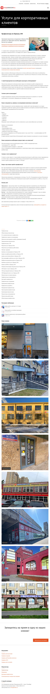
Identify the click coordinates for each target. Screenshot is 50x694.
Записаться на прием (41, 640)
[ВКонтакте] (27, 220)
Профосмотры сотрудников (8, 281)
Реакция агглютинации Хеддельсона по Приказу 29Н (13, 266)
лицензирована (37, 170)
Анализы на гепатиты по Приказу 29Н (10, 262)
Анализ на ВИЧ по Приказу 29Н (9, 264)
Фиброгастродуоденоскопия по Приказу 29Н (12, 260)
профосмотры (33, 3)
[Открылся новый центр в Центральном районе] (3, 315)
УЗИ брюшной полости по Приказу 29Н (10, 273)
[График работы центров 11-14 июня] (3, 307)
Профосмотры (5, 230)
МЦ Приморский (5, 579)
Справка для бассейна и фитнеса (9, 658)
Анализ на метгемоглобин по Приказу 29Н (11, 256)
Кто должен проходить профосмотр (10, 235)
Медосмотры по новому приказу (9, 275)
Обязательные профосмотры (8, 298)
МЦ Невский (4, 542)
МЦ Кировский (5, 394)
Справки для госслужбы (7, 662)
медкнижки (21, 3)
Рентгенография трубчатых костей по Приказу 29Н (13, 258)
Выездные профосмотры (7, 674)
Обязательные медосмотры (8, 233)
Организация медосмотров (8, 292)
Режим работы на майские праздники (13, 310)
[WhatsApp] (32, 220)
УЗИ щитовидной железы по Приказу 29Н (11, 270)
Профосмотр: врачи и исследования (10, 237)
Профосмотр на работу (7, 285)
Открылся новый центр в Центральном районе (15, 314)
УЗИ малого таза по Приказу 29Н (9, 268)
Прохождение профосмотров (8, 289)
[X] (29, 220)
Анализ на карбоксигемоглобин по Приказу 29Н (12, 254)
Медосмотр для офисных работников (10, 247)
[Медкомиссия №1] (8, 8)
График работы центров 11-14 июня (13, 306)
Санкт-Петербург (41, 3)
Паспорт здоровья (6, 249)
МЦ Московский (5, 505)
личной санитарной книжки (29, 68)
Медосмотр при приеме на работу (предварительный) (14, 239)
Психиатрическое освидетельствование (11, 676)
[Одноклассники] (28, 220)
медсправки (26, 3)
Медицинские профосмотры (8, 287)
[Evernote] (31, 220)
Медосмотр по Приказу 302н (8, 245)
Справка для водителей (7, 653)
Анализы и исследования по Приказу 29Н (11, 252)
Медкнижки (4, 672)
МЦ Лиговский (5, 357)
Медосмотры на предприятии (8, 294)
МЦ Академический (6, 468)
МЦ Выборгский (5, 617)
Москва (47, 3)
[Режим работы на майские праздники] (3, 311)
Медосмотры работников (7, 296)
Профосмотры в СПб (6, 243)
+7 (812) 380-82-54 (26, 1)
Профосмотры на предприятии (8, 277)
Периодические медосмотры (8, 241)
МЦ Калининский (5, 431)
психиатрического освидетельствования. (11, 69)
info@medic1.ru (14, 687)
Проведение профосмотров (8, 283)
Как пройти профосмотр (7, 279)
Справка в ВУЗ (5, 660)
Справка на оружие (6, 655)
